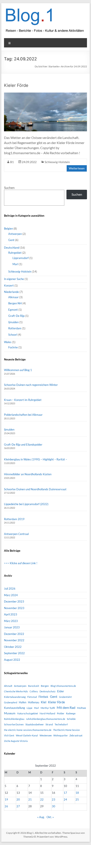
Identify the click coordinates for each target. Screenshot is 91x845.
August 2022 (12, 659)
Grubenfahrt (65, 696)
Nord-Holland (47, 713)
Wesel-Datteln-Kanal (27, 735)
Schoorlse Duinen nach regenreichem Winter (31, 384)
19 (6, 799)
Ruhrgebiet (15, 252)
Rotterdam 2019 (14, 519)
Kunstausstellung (14, 707)
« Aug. (41, 817)
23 (53, 799)
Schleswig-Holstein (57, 162)
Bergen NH (15, 303)
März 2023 (11, 621)
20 (18, 799)
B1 (12, 162)
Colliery (34, 691)
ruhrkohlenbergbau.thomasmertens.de (45, 719)
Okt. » (50, 817)
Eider (60, 691)
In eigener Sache (14, 279)
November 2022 (14, 640)
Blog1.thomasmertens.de (63, 685)
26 (6, 806)
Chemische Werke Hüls (16, 691)
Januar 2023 (12, 627)
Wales (7, 342)
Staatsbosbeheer (34, 724)
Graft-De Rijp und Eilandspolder (23, 444)
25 (77, 799)
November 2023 (14, 608)
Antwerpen (15, 233)
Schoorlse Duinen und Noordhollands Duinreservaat (35, 489)
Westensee (46, 735)
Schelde (71, 718)
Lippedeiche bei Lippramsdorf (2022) (26, 504)
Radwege (71, 713)
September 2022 (14, 653)
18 (77, 792)
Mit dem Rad (66, 707)
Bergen (45, 685)
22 (42, 799)
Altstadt (8, 685)
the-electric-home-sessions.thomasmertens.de (27, 730)
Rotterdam (14, 328)
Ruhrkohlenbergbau (14, 719)
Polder (60, 713)
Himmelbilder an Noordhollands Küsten (27, 474)
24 (65, 799)
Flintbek (43, 696)
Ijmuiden (13, 322)
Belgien (8, 228)
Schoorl (12, 334)
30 (53, 806)
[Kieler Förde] (45, 95)
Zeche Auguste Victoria (16, 741)
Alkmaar (13, 297)
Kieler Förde (16, 85)
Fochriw (13, 347)
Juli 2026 (9, 588)
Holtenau (33, 702)
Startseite (53, 66)
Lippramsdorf (20, 258)
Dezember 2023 (14, 601)
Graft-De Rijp (16, 315)
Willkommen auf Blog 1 (18, 370)
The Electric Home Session (66, 730)
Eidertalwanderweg (15, 696)
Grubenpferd (10, 702)
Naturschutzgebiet (27, 713)
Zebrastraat (75, 735)
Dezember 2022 (14, 634)
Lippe (29, 707)
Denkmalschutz (47, 691)
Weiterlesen (77, 168)
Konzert (9, 285)
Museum (9, 713)
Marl (15, 264)
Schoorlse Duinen (14, 724)
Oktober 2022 (13, 646)
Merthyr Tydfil (48, 707)
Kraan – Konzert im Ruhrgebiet (22, 400)
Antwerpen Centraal (16, 534)
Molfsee (81, 707)
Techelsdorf (61, 724)
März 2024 (11, 595)
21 (30, 799)
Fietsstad (32, 696)
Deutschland (11, 247)
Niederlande (11, 292)
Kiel (43, 702)
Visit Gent (9, 735)
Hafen (22, 702)
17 (65, 792)
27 (18, 806)
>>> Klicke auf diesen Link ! (20, 563)
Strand (49, 724)
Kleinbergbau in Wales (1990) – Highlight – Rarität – (35, 459)
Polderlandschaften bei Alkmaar (23, 414)
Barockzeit (33, 685)
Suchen (9, 188)
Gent (11, 240)
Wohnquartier (60, 735)
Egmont (13, 309)
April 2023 (10, 614)
